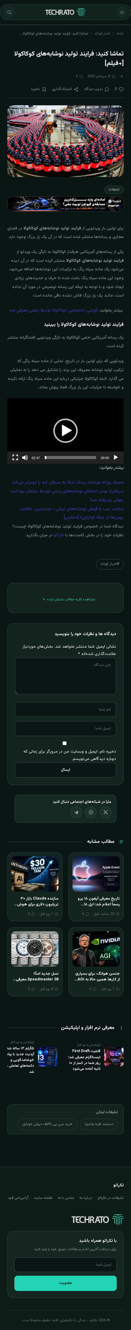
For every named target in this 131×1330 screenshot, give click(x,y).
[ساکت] (25, 458)
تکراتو (59, 535)
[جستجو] (9, 12)
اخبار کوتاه (102, 33)
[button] (65, 431)
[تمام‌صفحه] (15, 458)
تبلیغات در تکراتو (111, 1198)
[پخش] (116, 458)
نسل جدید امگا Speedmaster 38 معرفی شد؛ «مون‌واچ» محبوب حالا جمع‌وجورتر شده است (35, 983)
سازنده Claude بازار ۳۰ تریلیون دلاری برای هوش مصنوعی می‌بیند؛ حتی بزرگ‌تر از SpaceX (37, 908)
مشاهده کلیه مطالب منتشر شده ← (69, 599)
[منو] (122, 12)
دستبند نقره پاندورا (99, 1124)
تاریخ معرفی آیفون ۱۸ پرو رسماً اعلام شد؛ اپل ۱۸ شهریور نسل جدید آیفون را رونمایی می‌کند (98, 908)
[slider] (70, 457)
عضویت (65, 1283)
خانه (120, 33)
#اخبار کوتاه (110, 564)
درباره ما (86, 1198)
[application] (65, 431)
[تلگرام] (76, 812)
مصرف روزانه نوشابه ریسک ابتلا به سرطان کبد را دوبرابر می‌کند (68, 482)
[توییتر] (105, 812)
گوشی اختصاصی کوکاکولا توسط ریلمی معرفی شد (53, 310)
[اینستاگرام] (91, 812)
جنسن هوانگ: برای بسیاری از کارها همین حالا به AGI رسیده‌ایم (97, 980)
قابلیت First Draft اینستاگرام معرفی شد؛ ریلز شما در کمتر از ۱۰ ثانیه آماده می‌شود (84, 1060)
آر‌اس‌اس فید (18, 1198)
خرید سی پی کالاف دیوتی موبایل (47, 1124)
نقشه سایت (43, 1198)
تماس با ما (66, 1198)
